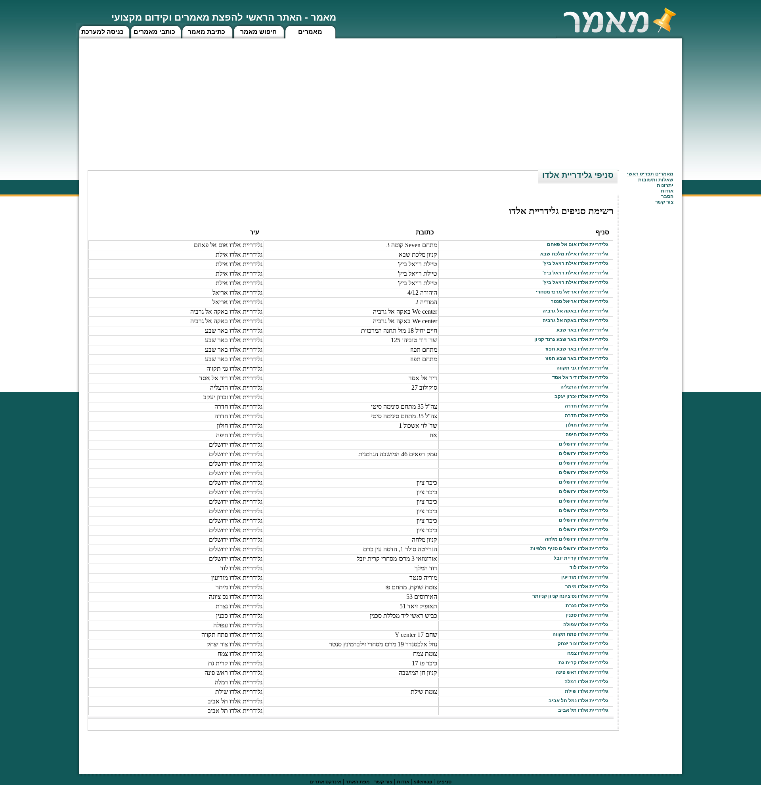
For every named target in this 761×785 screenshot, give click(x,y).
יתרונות (665, 185)
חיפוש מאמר (258, 32)
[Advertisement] (380, 97)
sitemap (423, 782)
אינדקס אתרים (325, 782)
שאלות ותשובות (655, 180)
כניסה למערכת (102, 32)
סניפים (443, 782)
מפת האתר (358, 782)
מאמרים (310, 32)
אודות (667, 191)
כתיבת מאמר (206, 32)
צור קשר (383, 782)
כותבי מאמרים (154, 32)
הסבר (667, 196)
